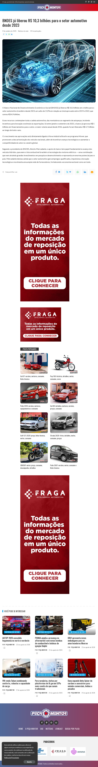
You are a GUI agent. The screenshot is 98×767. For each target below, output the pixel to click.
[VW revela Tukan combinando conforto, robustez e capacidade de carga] (16, 668)
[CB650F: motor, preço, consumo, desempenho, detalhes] (34, 452)
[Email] (92, 172)
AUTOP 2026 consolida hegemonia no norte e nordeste (15, 639)
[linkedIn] (85, 172)
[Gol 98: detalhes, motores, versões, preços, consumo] (64, 393)
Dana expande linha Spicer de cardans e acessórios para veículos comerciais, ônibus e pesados (80, 684)
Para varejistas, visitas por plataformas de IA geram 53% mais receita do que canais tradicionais (48, 684)
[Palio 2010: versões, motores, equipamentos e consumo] (34, 393)
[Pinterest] (88, 2)
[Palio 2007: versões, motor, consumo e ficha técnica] (64, 452)
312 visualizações (35, 31)
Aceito (29, 762)
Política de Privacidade (11, 758)
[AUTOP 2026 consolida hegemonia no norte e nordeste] (16, 625)
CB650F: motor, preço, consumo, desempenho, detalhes (31, 466)
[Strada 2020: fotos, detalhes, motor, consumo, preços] (64, 422)
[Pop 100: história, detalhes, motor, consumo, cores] (64, 363)
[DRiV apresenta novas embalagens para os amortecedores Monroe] (82, 625)
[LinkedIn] (11, 34)
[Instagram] (91, 2)
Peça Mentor (10, 645)
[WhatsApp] (9, 34)
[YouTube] (94, 2)
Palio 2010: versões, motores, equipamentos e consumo (30, 407)
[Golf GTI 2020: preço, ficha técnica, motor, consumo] (34, 422)
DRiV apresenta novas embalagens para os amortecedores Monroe (78, 640)
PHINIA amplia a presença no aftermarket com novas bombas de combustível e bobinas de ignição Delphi (48, 642)
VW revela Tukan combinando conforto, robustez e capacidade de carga (16, 683)
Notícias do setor (23, 31)
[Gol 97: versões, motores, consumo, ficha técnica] (34, 363)
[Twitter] (6, 34)
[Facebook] (86, 2)
